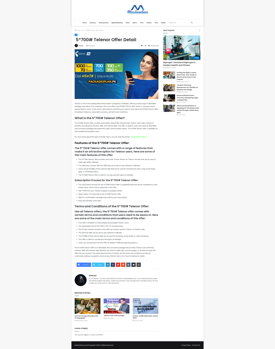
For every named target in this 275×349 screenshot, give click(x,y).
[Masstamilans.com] (137, 9)
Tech (141, 23)
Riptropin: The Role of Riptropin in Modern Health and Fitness (179, 63)
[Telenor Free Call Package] (116, 305)
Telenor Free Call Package (114, 315)
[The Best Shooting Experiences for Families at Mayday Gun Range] (169, 87)
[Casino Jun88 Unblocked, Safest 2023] (145, 306)
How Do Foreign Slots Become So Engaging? (86, 317)
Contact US (196, 345)
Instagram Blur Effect (138, 137)
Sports (135, 23)
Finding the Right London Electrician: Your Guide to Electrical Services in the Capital (187, 75)
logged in (87, 335)
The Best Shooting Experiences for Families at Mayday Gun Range (187, 87)
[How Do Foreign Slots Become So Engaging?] (87, 306)
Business (93, 23)
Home (85, 23)
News (128, 23)
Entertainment (103, 23)
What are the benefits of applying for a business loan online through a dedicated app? (188, 109)
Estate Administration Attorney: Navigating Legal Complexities (187, 97)
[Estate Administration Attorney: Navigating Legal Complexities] (169, 98)
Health (163, 23)
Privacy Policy (186, 345)
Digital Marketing (117, 23)
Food (156, 23)
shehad (81, 45)
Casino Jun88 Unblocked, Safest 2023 (145, 317)
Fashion (149, 23)
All (82, 30)
